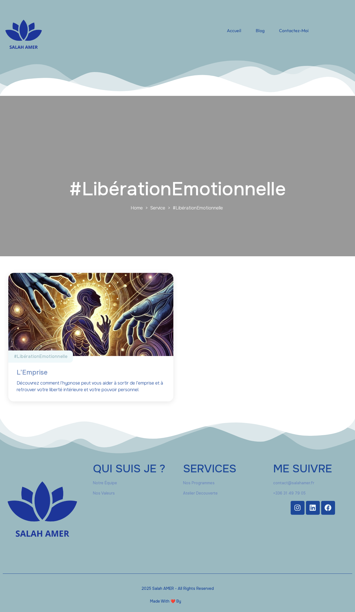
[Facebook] (328, 508)
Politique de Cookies (221, 558)
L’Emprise (32, 372)
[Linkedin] (313, 508)
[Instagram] (298, 508)
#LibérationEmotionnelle (40, 356)
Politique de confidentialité (126, 558)
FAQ (250, 558)
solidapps (196, 601)
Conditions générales (177, 558)
